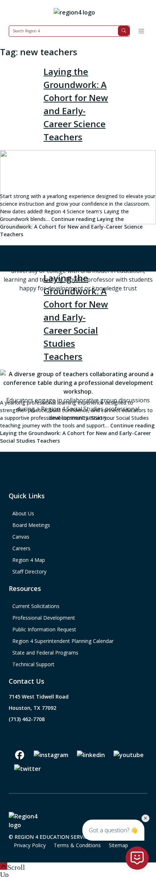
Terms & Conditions (77, 845)
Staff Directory (29, 571)
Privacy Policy (30, 845)
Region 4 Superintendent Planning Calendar (63, 640)
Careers (21, 548)
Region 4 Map (28, 559)
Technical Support (33, 664)
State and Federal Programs (45, 652)
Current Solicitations (35, 606)
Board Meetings (31, 525)
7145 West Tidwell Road (39, 696)
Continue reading (71, 227)
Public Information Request (44, 629)
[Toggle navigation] (141, 31)
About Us (23, 513)
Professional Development (43, 617)
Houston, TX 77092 (32, 707)
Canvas (20, 536)
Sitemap (118, 845)
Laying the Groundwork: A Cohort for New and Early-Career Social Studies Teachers (76, 317)
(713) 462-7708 (27, 719)
